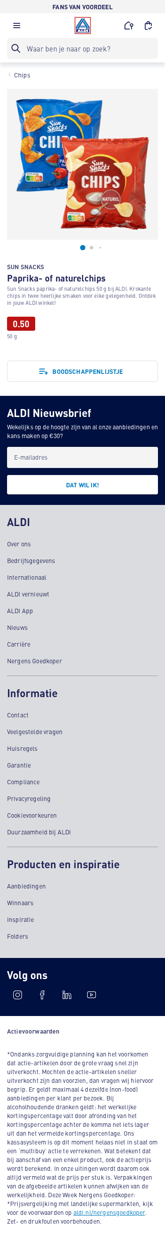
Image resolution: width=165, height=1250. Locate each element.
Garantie (19, 764)
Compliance (23, 781)
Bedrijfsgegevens (31, 560)
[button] (16, 28)
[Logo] (82, 25)
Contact (18, 714)
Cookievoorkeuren (32, 815)
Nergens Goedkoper (34, 660)
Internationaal (26, 577)
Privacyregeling (29, 798)
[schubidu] (42, 994)
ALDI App (20, 610)
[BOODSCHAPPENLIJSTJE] (148, 25)
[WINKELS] (129, 25)
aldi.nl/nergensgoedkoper (109, 1212)
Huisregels (22, 748)
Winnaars (20, 902)
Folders (17, 936)
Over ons (19, 543)
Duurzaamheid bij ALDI (39, 831)
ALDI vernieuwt (28, 593)
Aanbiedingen (26, 885)
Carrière (18, 644)
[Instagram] (17, 994)
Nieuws (17, 627)
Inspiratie (20, 919)
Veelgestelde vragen (34, 731)
